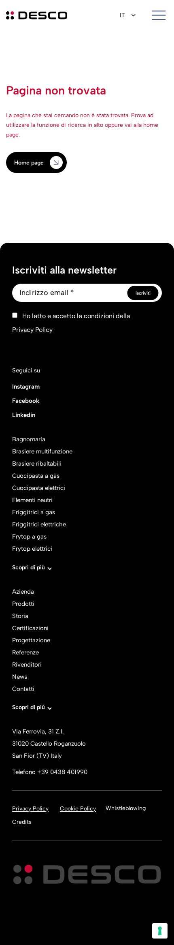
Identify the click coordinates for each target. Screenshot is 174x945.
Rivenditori (27, 664)
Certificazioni (30, 628)
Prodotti (23, 603)
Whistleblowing (126, 808)
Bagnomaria (28, 439)
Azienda (23, 591)
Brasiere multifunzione (42, 451)
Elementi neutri (32, 500)
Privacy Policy (32, 330)
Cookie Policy (78, 808)
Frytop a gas (29, 536)
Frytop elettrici (32, 548)
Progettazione (31, 640)
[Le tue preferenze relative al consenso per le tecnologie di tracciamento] (160, 931)
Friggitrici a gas (33, 512)
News (19, 676)
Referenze (25, 652)
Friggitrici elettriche (39, 524)
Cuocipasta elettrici (38, 488)
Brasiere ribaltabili (36, 463)
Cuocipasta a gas (35, 475)
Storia (20, 616)
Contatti (23, 689)
